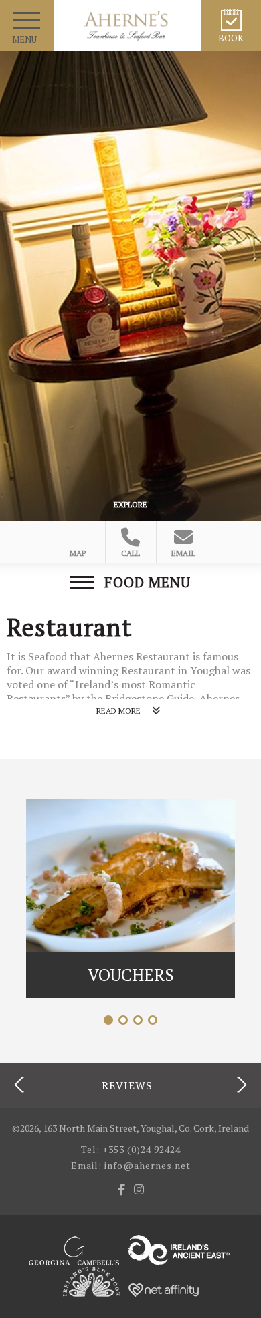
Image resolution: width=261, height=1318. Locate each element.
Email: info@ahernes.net (131, 1165)
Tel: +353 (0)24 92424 (131, 1149)
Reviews (127, 1084)
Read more (118, 711)
